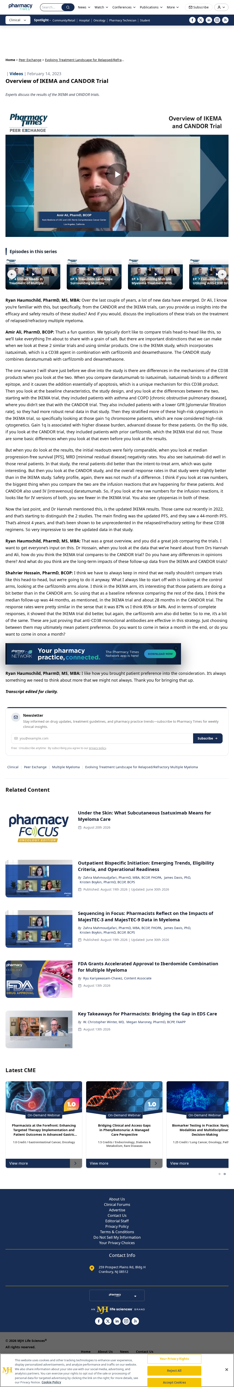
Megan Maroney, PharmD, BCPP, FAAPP (156, 1022)
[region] (117, 1370)
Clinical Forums (117, 1204)
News (124, 1351)
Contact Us (117, 1215)
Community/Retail (64, 20)
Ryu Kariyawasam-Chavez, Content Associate (117, 978)
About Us (117, 1199)
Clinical (14, 20)
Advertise (117, 1209)
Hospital (84, 20)
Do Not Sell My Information (117, 1237)
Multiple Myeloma (66, 767)
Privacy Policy (117, 1226)
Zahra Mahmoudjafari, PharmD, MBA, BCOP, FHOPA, (122, 877)
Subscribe (205, 738)
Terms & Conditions (117, 1231)
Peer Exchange (30, 60)
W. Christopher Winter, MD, (104, 1022)
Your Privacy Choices (117, 1242)
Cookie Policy (51, 1382)
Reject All (174, 1371)
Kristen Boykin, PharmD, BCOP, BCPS (107, 882)
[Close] (227, 1370)
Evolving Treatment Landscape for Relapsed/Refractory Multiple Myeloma (141, 767)
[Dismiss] (176, 648)
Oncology (99, 20)
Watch (99, 7)
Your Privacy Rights (174, 1359)
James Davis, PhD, (177, 877)
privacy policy (97, 748)
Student (145, 20)
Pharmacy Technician (122, 20)
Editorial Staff (117, 1220)
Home (10, 60)
